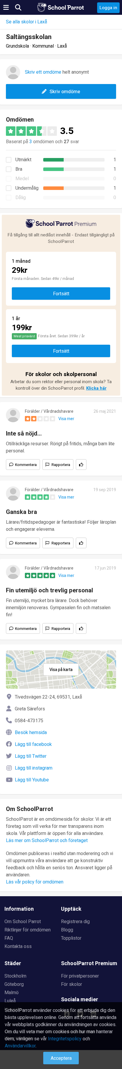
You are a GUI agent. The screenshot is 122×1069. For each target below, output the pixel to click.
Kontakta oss (18, 946)
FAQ (8, 938)
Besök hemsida (31, 732)
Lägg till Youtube (32, 779)
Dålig (20, 197)
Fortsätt (61, 293)
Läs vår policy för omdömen (34, 882)
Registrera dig (75, 921)
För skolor (71, 984)
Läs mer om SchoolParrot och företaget (47, 840)
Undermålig (26, 188)
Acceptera (61, 1058)
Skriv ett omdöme (43, 72)
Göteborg (14, 984)
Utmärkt (23, 159)
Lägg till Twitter (30, 756)
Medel (22, 178)
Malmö (11, 992)
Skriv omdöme (64, 91)
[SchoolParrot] (61, 7)
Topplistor (71, 938)
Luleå (10, 1000)
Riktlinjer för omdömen (27, 929)
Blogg (67, 929)
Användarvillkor (20, 1045)
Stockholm (15, 976)
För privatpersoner (80, 976)
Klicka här (96, 388)
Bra (18, 169)
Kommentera (26, 464)
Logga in (108, 7)
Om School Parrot (22, 921)
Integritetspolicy (64, 1038)
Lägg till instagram (33, 768)
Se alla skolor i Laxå (26, 21)
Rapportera (61, 464)
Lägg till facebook (33, 744)
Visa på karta (61, 670)
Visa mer (66, 419)
